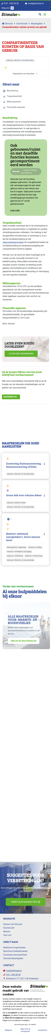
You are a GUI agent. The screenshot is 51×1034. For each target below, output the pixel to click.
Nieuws (6, 931)
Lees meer (15, 210)
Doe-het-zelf (21, 23)
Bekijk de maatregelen (23, 641)
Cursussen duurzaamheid (15, 955)
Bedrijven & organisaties (14, 947)
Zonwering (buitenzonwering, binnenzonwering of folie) (23, 465)
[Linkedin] (12, 8)
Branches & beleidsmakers (15, 951)
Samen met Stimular (12, 924)
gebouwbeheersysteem (13, 242)
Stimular (8, 23)
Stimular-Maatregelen (13, 958)
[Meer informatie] (44, 463)
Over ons (7, 935)
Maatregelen (36, 23)
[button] (45, 14)
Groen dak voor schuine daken (24, 495)
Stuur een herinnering (21, 353)
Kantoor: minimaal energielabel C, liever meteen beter (23, 537)
